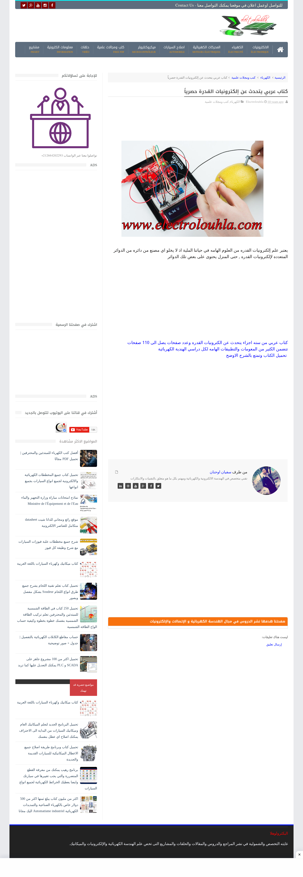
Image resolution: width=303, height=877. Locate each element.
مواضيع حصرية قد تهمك (83, 687)
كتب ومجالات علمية (110, 49)
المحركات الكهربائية (206, 49)
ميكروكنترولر (144, 49)
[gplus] (31, 5)
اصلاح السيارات (174, 49)
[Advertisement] (114, 25)
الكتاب (269, 355)
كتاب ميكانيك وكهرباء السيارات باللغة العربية (47, 563)
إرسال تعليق (274, 644)
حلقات (85, 49)
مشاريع (34, 49)
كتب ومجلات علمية (243, 77)
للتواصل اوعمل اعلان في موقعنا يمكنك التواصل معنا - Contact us (228, 5)
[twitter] (24, 5)
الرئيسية (280, 77)
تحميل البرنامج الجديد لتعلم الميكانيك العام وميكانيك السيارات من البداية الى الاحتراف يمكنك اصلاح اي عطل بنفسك (48, 730)
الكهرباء (235, 49)
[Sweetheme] (158, 486)
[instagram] (45, 5)
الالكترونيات (260, 49)
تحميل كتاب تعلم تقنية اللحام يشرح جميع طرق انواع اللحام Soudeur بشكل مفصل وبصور (50, 592)
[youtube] (38, 5)
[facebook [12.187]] (52, 5)
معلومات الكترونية (60, 49)
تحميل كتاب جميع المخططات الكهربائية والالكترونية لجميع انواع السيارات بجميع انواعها (51, 481)
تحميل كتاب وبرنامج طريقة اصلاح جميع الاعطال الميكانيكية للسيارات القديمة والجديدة (51, 753)
